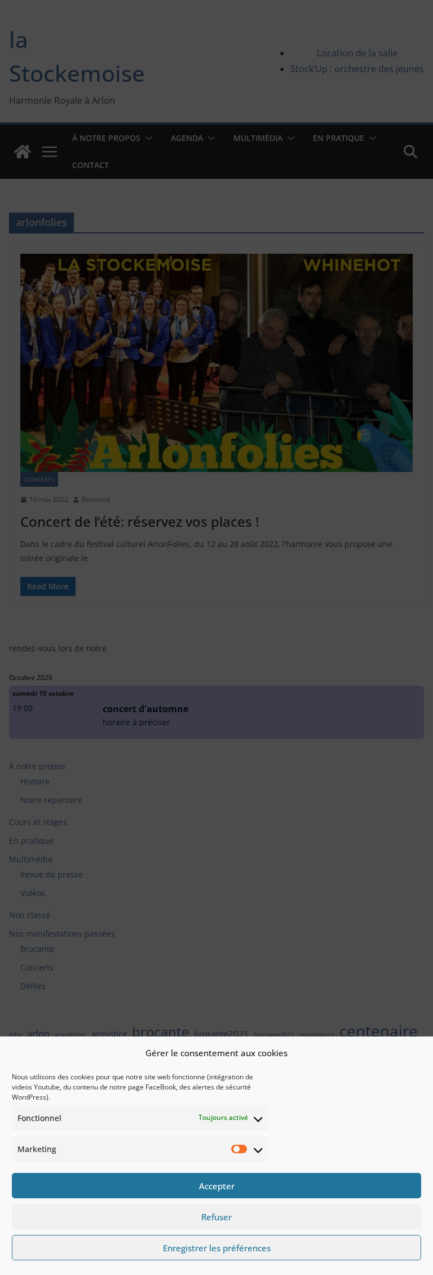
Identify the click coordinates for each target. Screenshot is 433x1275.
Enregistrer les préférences (217, 1248)
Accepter (217, 1186)
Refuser (216, 1217)
